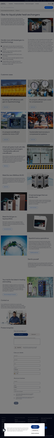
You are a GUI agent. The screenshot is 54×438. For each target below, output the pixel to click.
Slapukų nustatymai (35, 433)
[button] (4, 430)
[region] (24, 429)
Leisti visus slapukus (35, 427)
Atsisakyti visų (35, 430)
